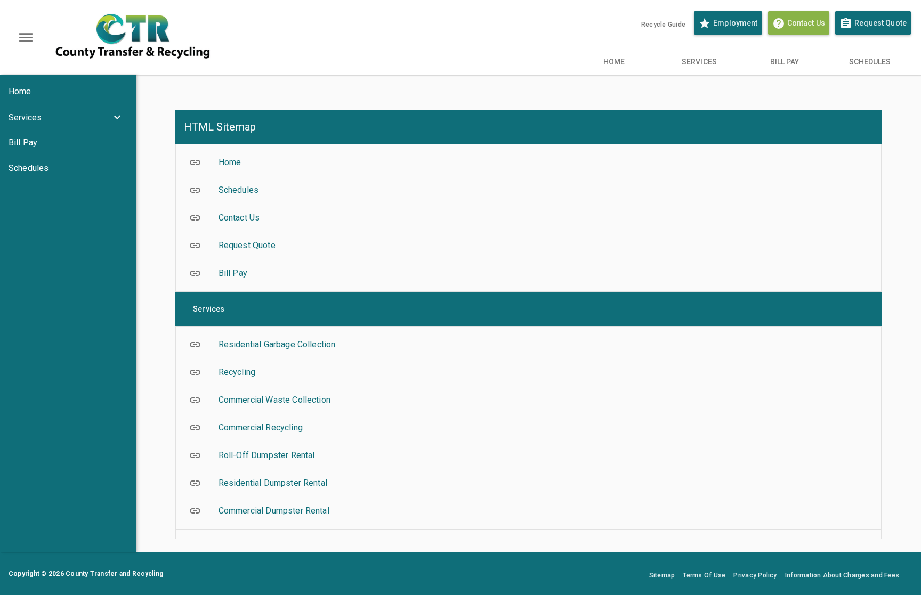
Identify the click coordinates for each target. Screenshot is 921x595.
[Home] (68, 91)
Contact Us (800, 23)
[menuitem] (633, 24)
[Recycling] (528, 372)
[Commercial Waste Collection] (528, 400)
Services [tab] (699, 62)
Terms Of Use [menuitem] (704, 575)
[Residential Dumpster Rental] (528, 483)
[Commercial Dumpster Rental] (528, 511)
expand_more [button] (117, 117)
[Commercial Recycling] (528, 428)
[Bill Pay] (68, 143)
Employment (727, 23)
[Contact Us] (528, 218)
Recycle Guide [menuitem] (663, 24)
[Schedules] (68, 168)
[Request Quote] (528, 245)
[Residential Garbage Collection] (528, 344)
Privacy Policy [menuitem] (755, 575)
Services (25, 117)
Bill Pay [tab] (784, 62)
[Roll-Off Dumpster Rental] (528, 455)
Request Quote (873, 23)
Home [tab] (614, 62)
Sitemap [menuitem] (662, 575)
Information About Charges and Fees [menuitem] (842, 575)
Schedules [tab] (870, 62)
